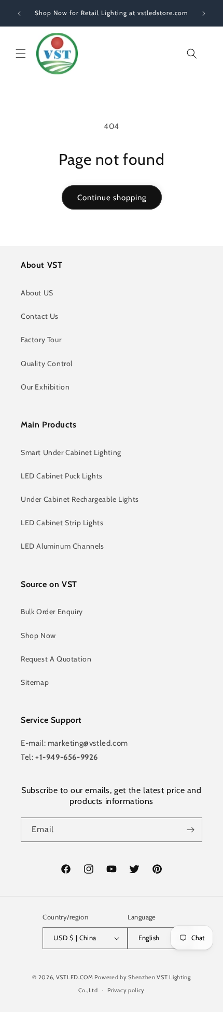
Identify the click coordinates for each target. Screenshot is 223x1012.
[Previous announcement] (19, 13)
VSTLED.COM (74, 977)
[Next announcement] (203, 13)
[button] (20, 53)
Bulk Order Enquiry (52, 611)
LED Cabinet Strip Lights (62, 522)
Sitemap (35, 682)
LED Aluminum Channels (62, 546)
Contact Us (40, 316)
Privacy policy (126, 990)
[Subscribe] (190, 830)
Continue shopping (111, 197)
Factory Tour (41, 339)
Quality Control (47, 363)
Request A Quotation (56, 659)
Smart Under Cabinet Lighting (71, 452)
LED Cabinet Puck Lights (62, 476)
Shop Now (38, 635)
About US (37, 292)
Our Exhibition (45, 387)
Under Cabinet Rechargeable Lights (80, 499)
